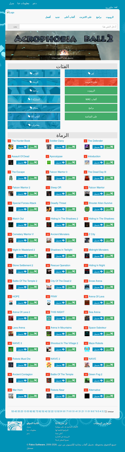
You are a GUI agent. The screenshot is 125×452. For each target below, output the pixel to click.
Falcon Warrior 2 (21, 187)
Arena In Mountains (61, 327)
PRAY (54, 296)
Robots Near (57, 390)
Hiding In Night (97, 265)
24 (46, 411)
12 (83, 411)
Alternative (94, 390)
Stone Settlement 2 (22, 265)
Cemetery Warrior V (23, 234)
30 (28, 411)
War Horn (17, 390)
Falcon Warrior (96, 187)
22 (52, 411)
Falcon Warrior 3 (58, 172)
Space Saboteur (97, 327)
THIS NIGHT (57, 312)
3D (35, 116)
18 (64, 411)
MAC (91, 99)
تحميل (20, 147)
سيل (31, 147)
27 (37, 411)
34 (15, 411)
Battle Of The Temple (62, 374)
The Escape (18, 172)
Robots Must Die (21, 358)
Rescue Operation (60, 265)
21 (55, 411)
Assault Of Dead (20, 156)
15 (73, 411)
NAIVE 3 (17, 343)
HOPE (16, 296)
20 (58, 411)
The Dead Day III (97, 172)
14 (76, 411)
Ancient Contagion (22, 374)
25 (43, 411)
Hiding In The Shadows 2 (64, 218)
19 (61, 411)
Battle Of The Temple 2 (24, 281)
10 (89, 411)
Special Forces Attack (24, 203)
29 (31, 411)
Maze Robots (96, 343)
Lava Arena (18, 327)
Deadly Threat (58, 203)
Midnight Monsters (99, 249)
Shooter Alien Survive (100, 203)
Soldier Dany (57, 140)
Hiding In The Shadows (101, 218)
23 (49, 411)
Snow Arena (95, 281)
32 (22, 411)
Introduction (94, 156)
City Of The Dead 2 (61, 281)
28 (34, 411)
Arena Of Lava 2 (21, 312)
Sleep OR (56, 187)
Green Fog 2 (95, 374)
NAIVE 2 (55, 358)
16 (70, 411)
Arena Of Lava (96, 296)
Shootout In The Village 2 (64, 343)
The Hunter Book (21, 140)
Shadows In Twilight (61, 249)
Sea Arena (94, 312)
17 (67, 411)
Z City (92, 234)
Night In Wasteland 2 (23, 249)
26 (40, 411)
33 (19, 411)
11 (86, 411)
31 (25, 411)
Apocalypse (56, 156)
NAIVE (92, 358)
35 (12, 411)
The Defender (95, 140)
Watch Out (18, 218)
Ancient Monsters (60, 234)
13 (80, 411)
